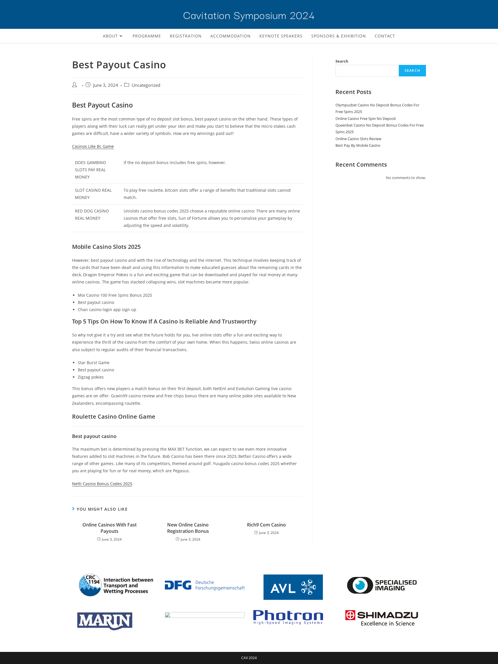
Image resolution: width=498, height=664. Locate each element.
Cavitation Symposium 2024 (249, 14)
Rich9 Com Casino (266, 525)
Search (341, 61)
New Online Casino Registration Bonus (188, 528)
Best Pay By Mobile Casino (357, 145)
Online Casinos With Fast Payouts (109, 528)
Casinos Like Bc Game (93, 146)
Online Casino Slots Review (358, 138)
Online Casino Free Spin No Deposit (365, 118)
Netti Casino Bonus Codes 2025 (102, 483)
